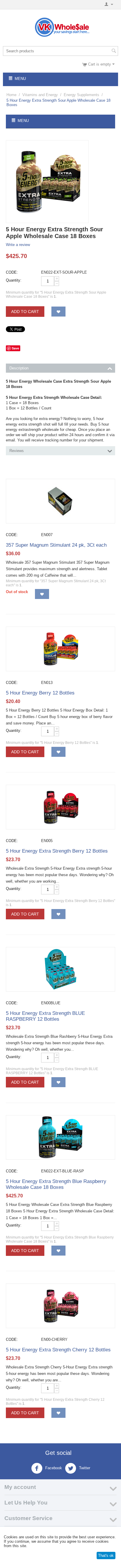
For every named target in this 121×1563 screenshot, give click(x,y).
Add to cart (25, 311)
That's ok (106, 1555)
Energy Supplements (81, 95)
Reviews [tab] (16, 451)
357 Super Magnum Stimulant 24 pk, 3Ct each (56, 545)
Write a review (18, 244)
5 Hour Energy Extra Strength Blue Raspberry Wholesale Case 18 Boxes (56, 1184)
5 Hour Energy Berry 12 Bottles (40, 693)
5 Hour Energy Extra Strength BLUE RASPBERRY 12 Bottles (45, 1016)
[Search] (114, 51)
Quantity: (13, 280)
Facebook (53, 1468)
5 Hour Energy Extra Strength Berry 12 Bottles (57, 851)
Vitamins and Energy (40, 95)
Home (11, 95)
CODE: (12, 272)
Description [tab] (18, 368)
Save (15, 348)
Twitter (84, 1468)
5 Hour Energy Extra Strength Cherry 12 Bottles (58, 1350)
